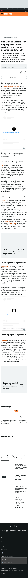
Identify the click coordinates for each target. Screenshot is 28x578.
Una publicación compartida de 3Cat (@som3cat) (14, 146)
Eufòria (7, 221)
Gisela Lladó (4, 266)
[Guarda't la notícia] (21, 72)
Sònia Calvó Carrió (18, 479)
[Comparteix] (25, 72)
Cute (15, 223)
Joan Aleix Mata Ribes (19, 507)
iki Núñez (16, 86)
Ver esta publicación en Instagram (11, 132)
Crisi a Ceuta (14, 8)
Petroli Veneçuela (20, 8)
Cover (10, 223)
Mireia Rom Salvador (5, 460)
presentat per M (9, 86)
